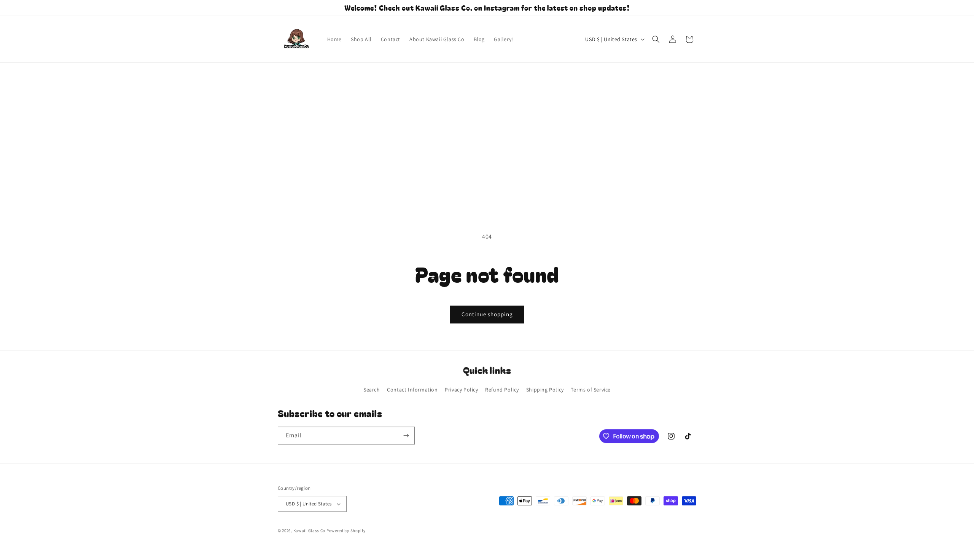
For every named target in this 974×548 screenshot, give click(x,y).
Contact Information (412, 389)
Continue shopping (487, 314)
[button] (656, 39)
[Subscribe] (406, 435)
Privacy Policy (461, 389)
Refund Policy (502, 389)
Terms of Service (591, 389)
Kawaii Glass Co (309, 530)
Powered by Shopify (346, 530)
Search (371, 389)
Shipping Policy (545, 389)
